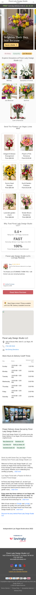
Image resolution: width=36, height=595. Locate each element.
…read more (17, 471)
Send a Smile (10, 45)
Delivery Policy (18, 590)
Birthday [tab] (8, 53)
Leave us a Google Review (18, 571)
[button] (32, 590)
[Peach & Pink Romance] (5, 266)
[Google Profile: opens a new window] (20, 565)
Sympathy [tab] (16, 53)
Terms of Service (5, 588)
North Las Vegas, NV (18, 444)
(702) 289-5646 (10, 346)
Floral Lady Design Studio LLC (18, 1)
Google (19, 503)
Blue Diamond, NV (8, 441)
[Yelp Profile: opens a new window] (24, 565)
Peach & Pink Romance (14, 266)
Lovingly (27, 503)
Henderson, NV (19, 441)
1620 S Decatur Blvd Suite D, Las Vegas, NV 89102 (18, 555)
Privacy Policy (15, 588)
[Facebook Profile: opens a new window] (16, 565)
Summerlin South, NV (9, 447)
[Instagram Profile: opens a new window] (11, 565)
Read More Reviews (18, 292)
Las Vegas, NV (7, 444)
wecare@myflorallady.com (18, 559)
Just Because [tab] (27, 53)
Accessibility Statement (28, 588)
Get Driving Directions (12, 349)
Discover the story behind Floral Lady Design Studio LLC (17, 514)
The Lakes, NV (21, 447)
